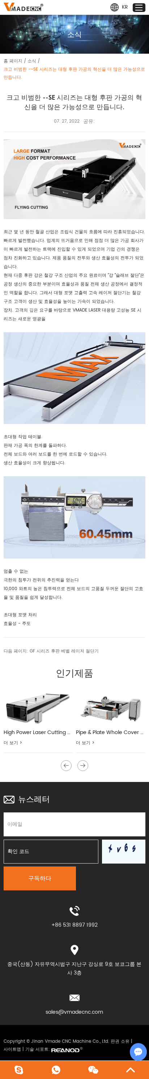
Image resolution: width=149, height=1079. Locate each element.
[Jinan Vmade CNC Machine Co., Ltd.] (23, 7)
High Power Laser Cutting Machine (38, 732)
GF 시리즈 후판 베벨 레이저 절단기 (64, 651)
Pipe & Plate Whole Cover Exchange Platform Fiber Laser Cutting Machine (110, 732)
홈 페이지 (13, 61)
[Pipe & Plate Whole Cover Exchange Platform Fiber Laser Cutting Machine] (110, 706)
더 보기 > (13, 743)
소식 (31, 61)
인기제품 (74, 672)
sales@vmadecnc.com (74, 1012)
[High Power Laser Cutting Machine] (38, 706)
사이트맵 (12, 1049)
